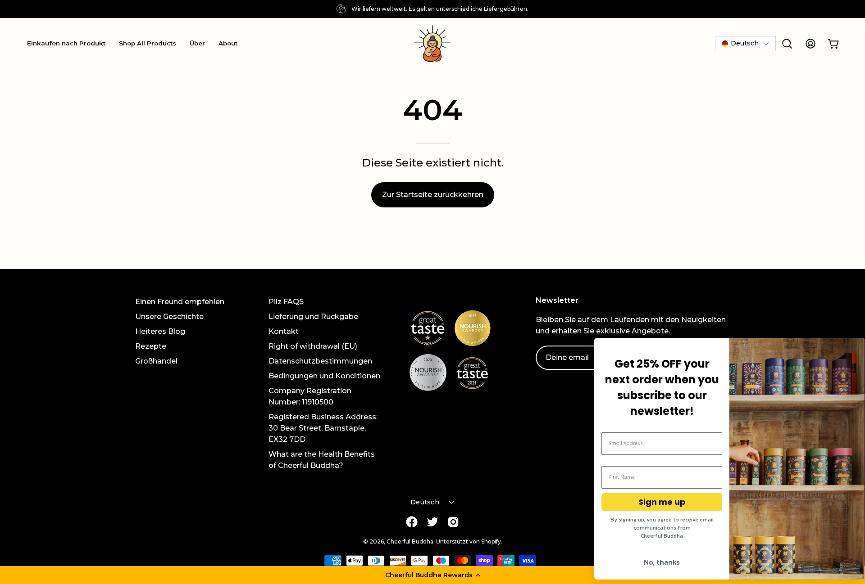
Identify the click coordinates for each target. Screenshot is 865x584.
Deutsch (424, 502)
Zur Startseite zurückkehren (432, 194)
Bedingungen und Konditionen (324, 376)
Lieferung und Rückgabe (313, 316)
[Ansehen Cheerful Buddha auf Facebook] (412, 522)
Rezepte (150, 346)
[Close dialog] (853, 349)
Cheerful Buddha (410, 541)
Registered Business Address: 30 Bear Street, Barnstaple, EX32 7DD (323, 428)
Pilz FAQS (286, 301)
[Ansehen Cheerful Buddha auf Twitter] (432, 522)
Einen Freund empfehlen (179, 301)
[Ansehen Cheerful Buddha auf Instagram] (453, 522)
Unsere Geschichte (169, 316)
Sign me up (662, 502)
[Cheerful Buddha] (432, 44)
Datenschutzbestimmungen (320, 361)
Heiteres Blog (160, 331)
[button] (432, 575)
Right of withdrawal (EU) (313, 346)
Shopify (491, 541)
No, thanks (662, 562)
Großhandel (156, 361)
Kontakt (284, 331)
